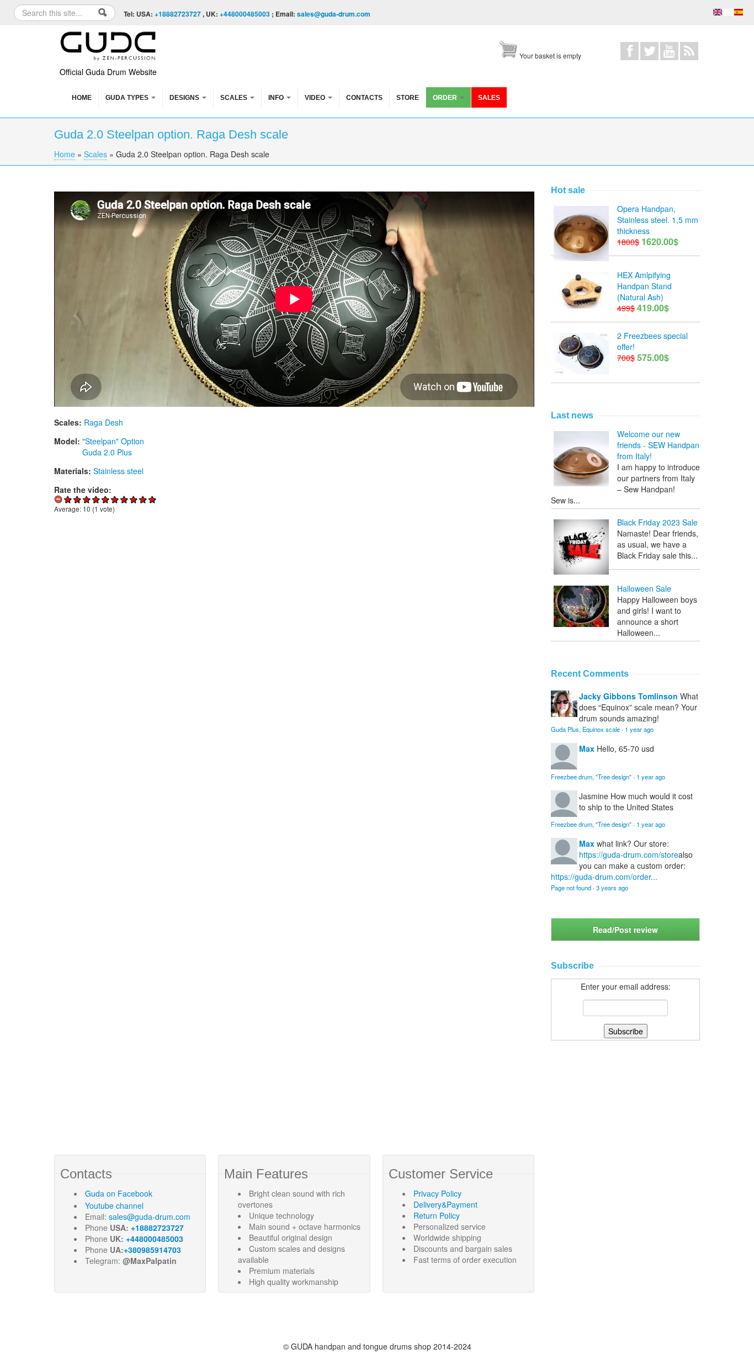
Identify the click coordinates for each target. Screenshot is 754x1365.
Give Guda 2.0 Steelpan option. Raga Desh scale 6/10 (115, 499)
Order (446, 98)
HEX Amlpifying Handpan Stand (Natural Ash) (644, 285)
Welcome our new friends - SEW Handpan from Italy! (658, 444)
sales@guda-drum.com (333, 14)
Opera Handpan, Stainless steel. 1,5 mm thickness (657, 219)
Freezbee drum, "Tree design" (591, 776)
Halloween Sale (644, 588)
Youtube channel (114, 1205)
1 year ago (639, 729)
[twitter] (649, 51)
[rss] (689, 51)
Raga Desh (103, 422)
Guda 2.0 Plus (107, 452)
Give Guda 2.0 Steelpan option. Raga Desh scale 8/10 (134, 499)
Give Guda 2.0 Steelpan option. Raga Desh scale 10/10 (152, 499)
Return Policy (436, 1215)
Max (586, 748)
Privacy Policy (437, 1193)
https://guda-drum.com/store (628, 854)
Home (82, 98)
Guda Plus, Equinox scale (585, 729)
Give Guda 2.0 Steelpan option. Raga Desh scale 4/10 (96, 499)
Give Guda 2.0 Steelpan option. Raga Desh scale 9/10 (143, 499)
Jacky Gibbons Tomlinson (628, 696)
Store (407, 98)
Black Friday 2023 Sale (657, 522)
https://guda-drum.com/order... (604, 876)
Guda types (127, 98)
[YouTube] (669, 51)
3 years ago (612, 887)
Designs (185, 98)
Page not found (571, 887)
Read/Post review (625, 929)
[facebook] (629, 51)
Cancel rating (58, 499)
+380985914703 (152, 1249)
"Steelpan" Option (113, 441)
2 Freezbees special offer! (652, 341)
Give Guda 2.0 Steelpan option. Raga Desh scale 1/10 (68, 499)
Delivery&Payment (445, 1204)
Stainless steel (118, 470)
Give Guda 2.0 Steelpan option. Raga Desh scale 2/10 (77, 499)
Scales (234, 98)
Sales (489, 98)
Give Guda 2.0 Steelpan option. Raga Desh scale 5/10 (105, 499)
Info (276, 98)
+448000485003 (245, 14)
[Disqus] (294, 674)
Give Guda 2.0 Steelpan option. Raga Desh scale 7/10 (124, 499)
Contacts (364, 98)
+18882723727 (178, 14)
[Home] (109, 44)
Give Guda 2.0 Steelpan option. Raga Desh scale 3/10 (87, 499)
